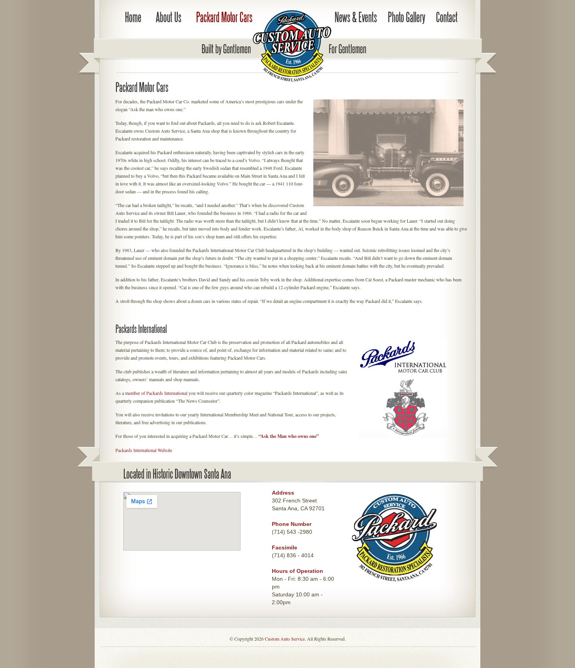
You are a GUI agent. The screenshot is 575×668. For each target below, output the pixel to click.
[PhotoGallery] (406, 18)
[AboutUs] (168, 18)
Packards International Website (143, 450)
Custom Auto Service (285, 639)
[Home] (133, 18)
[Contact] (447, 18)
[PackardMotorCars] (224, 18)
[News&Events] (355, 18)
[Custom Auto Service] (247, 47)
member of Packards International (156, 393)
